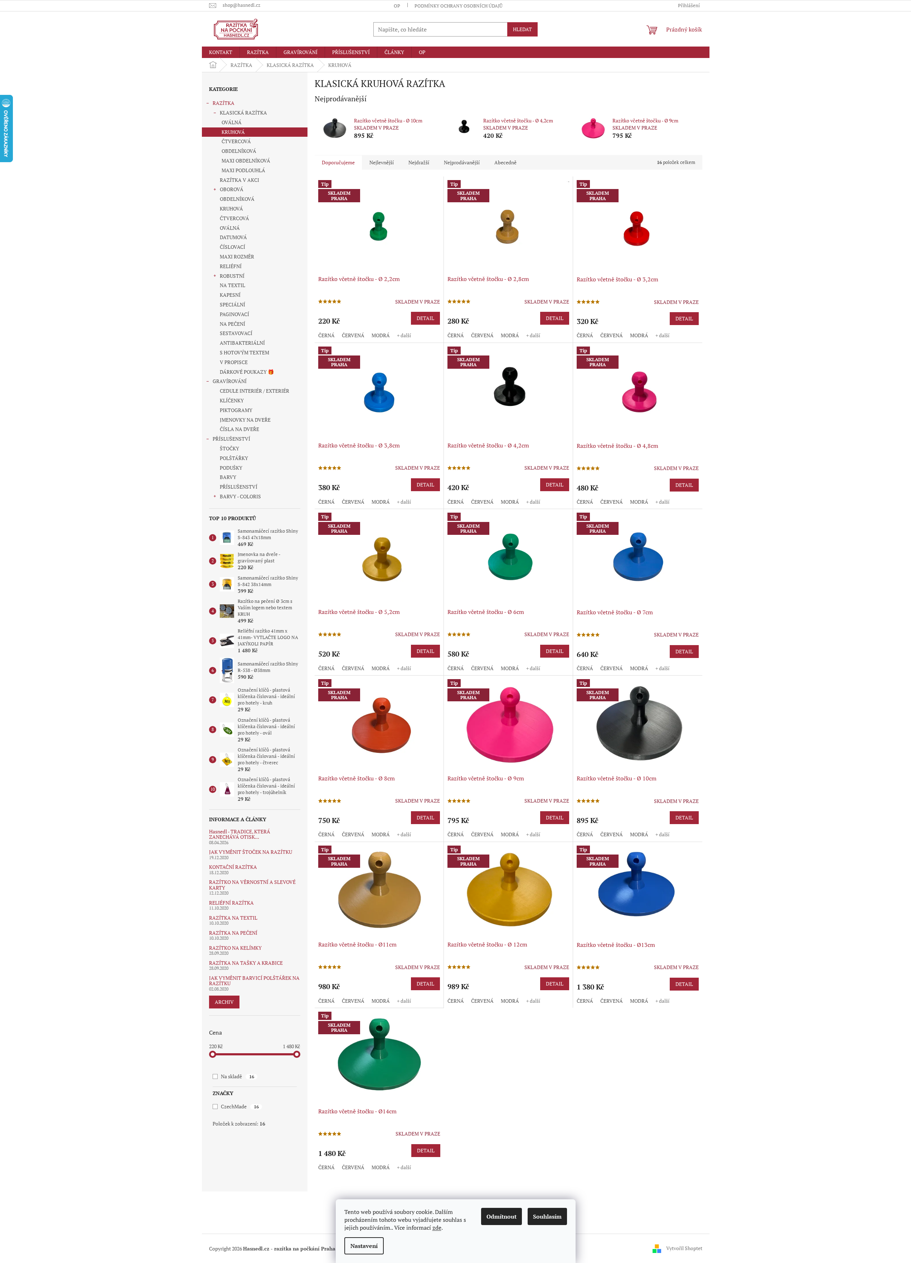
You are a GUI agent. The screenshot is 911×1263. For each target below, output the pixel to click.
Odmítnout (501, 1216)
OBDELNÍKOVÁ (239, 150)
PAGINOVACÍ (234, 314)
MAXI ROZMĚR (237, 256)
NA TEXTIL (232, 285)
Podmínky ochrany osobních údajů (459, 6)
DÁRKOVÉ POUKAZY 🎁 (247, 371)
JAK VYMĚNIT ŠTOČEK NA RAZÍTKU (250, 852)
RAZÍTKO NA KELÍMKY (235, 947)
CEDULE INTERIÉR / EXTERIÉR (254, 390)
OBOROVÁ (231, 189)
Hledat (522, 29)
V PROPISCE (234, 362)
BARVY (228, 477)
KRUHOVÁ (233, 132)
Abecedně (505, 162)
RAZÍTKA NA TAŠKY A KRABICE (246, 963)
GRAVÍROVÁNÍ (230, 381)
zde (436, 1227)
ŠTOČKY (229, 448)
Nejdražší (418, 162)
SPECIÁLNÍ (232, 304)
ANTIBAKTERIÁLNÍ (242, 342)
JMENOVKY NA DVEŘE (245, 419)
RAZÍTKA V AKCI (239, 179)
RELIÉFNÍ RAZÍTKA (231, 902)
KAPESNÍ (230, 294)
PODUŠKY (231, 467)
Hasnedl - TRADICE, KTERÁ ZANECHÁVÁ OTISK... (239, 834)
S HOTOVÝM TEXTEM (244, 352)
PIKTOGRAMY (236, 410)
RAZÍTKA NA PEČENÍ (233, 932)
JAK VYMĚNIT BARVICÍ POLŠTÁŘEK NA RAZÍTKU (254, 980)
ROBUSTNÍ (232, 275)
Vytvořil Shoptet (684, 1247)
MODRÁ (381, 335)
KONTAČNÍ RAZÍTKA (233, 867)
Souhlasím (547, 1216)
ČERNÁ (326, 335)
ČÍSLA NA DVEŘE (239, 429)
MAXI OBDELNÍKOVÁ (246, 160)
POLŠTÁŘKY (234, 458)
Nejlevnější (381, 162)
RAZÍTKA (223, 103)
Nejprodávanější (462, 162)
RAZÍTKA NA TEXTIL (233, 917)
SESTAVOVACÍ (236, 333)
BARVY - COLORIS (240, 496)
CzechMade (239, 1106)
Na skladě (237, 1076)
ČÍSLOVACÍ (232, 246)
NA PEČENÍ (232, 323)
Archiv (224, 1001)
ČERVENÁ (353, 335)
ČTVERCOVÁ (236, 141)
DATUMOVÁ (233, 237)
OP (397, 6)
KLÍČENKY (232, 400)
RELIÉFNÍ (231, 266)
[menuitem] (220, 52)
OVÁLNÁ (232, 122)
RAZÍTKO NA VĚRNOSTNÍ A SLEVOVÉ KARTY (252, 884)
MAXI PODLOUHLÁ (243, 170)
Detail (425, 318)
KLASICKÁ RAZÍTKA (243, 112)
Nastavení (364, 1246)
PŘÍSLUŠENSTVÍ (231, 438)
